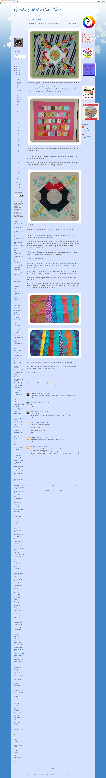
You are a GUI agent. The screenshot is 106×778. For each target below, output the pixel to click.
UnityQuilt (16, 708)
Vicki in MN (33, 393)
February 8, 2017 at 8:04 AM (41, 422)
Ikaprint (16, 426)
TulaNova (16, 703)
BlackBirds (16, 284)
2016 (17, 182)
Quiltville (16, 566)
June (18, 99)
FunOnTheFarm (18, 385)
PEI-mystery (17, 543)
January (19, 179)
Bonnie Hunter (17, 291)
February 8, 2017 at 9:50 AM (43, 437)
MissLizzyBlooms (18, 498)
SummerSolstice (18, 653)
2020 (17, 68)
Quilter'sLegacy (17, 556)
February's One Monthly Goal (18, 170)
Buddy (15, 297)
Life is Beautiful (18, 462)
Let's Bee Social (58, 366)
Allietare (16, 262)
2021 (17, 66)
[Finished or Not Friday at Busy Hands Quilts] (87, 58)
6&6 (15, 248)
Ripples (84, 137)
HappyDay (16, 413)
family (15, 352)
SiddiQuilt (16, 620)
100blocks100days (18, 238)
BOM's (15, 288)
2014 (17, 187)
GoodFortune (17, 394)
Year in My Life (17, 727)
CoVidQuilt (16, 317)
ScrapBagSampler (18, 602)
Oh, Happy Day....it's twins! (18, 134)
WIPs (15, 720)
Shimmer (16, 617)
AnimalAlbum (17, 267)
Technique (16, 667)
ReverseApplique (18, 579)
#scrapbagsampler (18, 235)
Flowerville (16, 374)
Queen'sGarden (17, 554)
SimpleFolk (16, 622)
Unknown (32, 446)
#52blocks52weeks (18, 227)
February (19, 111)
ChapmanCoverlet (18, 301)
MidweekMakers (18, 495)
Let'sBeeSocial (48, 385)
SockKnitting (17, 631)
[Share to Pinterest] (52, 383)
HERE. (33, 280)
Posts (17, 55)
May (18, 101)
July (18, 97)
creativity (16, 319)
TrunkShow (16, 701)
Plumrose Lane (87, 136)
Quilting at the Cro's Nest (37, 9)
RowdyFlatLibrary (18, 589)
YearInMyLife (17, 729)
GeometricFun (17, 392)
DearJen (16, 328)
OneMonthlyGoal (18, 530)
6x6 (15, 250)
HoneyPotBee (17, 424)
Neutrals (16, 518)
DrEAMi (16, 341)
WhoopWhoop (17, 717)
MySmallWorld (17, 509)
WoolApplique (17, 722)
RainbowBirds (17, 570)
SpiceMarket (17, 636)
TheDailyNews (17, 690)
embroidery (16, 345)
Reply (31, 397)
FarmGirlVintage (18, 355)
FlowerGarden (17, 372)
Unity (15, 705)
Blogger (75, 774)
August (19, 94)
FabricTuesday (17, 350)
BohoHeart (16, 286)
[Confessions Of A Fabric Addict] (89, 75)
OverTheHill (17, 536)
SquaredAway (17, 644)
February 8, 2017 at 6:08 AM (44, 393)
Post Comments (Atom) (56, 490)
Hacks (15, 399)
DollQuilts (16, 335)
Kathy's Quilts (86, 128)
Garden (16, 390)
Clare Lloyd (33, 402)
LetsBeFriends (17, 460)
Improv (15, 436)
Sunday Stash (17, 659)
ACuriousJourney (18, 259)
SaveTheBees (17, 597)
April (18, 105)
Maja (15, 477)
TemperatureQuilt (18, 672)
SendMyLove (17, 608)
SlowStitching (17, 627)
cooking (16, 312)
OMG (15, 528)
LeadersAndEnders (18, 451)
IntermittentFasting (18, 441)
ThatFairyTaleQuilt (18, 679)
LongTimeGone (17, 470)
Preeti (31, 411)
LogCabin (16, 468)
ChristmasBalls (17, 305)
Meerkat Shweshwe (46, 237)
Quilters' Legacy (18, 559)
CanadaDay (17, 299)
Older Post (75, 485)
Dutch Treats (41, 385)
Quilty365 (16, 568)
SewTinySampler (18, 614)
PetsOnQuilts (17, 546)
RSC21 (15, 592)
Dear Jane (16, 325)
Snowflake (16, 629)
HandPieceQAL (17, 404)
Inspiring (16, 438)
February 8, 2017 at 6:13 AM (44, 402)
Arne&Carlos (17, 272)
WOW (15, 724)
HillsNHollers (17, 422)
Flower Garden (17, 369)
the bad (16, 683)
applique (16, 269)
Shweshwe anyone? (18, 143)
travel (15, 698)
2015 (17, 185)
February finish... (18, 117)
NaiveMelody (17, 514)
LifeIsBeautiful (17, 466)
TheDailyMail (17, 688)
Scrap (15, 599)
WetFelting (16, 715)
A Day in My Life (18, 253)
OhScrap (16, 525)
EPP (15, 348)
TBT (15, 665)
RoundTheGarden (18, 585)
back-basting (17, 281)
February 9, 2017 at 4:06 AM (42, 446)
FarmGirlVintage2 (18, 358)
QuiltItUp (16, 563)
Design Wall (17, 330)
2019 (17, 70)
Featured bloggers (18, 362)
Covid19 (16, 315)
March (18, 107)
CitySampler (17, 310)
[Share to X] (49, 383)
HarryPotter (17, 416)
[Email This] (46, 383)
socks (15, 634)
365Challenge (17, 245)
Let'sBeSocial (17, 457)
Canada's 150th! (18, 160)
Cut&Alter (32, 437)
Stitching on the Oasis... (18, 152)
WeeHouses (17, 712)
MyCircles (16, 504)
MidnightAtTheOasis (57, 385)
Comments (19, 58)
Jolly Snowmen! (18, 124)
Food (15, 377)
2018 (17, 72)
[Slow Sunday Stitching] (87, 43)
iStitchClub (16, 444)
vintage (16, 710)
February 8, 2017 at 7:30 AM (41, 411)
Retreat (16, 576)
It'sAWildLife (17, 447)
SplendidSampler (18, 638)
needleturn (16, 516)
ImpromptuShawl (18, 432)
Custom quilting (18, 322)
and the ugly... (33, 385)
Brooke (32, 422)
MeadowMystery (18, 485)
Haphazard (16, 411)
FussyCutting (17, 387)
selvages (16, 605)
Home (53, 485)
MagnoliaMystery (18, 473)
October (19, 86)
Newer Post (30, 485)
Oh (14, 523)
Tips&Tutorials (17, 692)
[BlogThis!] (47, 383)
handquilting (17, 409)
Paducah (16, 538)
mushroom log (17, 502)
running (16, 595)
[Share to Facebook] (50, 383)
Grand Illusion (17, 397)
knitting (16, 449)
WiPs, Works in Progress (45, 368)
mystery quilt (17, 511)
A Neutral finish (17, 256)
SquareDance (17, 642)
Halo (15, 401)
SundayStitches (18, 661)
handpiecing (17, 406)
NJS (15, 521)
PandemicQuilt (17, 541)
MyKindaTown (17, 507)
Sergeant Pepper (18, 610)
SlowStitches (17, 624)
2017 (17, 74)
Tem (15, 670)
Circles (15, 307)
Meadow (16, 483)
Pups (15, 552)
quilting (15, 561)
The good (16, 685)
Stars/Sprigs (17, 647)
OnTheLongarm (17, 534)
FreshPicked (17, 383)
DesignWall (16, 332)
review (15, 582)
